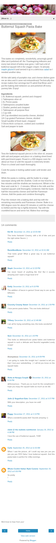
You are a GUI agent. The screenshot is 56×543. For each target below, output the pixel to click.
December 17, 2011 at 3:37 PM (41, 398)
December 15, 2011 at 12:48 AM (28, 320)
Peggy (10, 414)
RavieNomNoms (15, 250)
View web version (28, 536)
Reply (10, 242)
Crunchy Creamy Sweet (18, 305)
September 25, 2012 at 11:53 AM (26, 448)
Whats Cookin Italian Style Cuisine (23, 469)
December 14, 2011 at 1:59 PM (42, 305)
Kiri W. (10, 232)
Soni (10, 336)
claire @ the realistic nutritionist (22, 430)
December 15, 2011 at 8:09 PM (32, 357)
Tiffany (11, 320)
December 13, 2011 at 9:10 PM (26, 286)
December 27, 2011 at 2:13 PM (27, 414)
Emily (10, 286)
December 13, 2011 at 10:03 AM (27, 232)
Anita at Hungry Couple (18, 378)
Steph (10, 268)
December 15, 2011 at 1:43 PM (25, 336)
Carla (10, 448)
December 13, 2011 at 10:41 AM (35, 250)
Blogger (33, 540)
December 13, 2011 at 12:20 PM (27, 268)
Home (28, 531)
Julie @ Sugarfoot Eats (18, 398)
